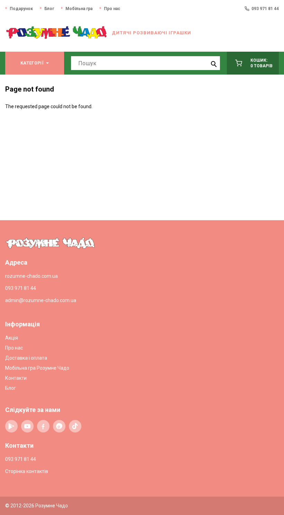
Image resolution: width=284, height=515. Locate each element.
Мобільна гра (78, 8)
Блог (49, 8)
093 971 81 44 (265, 8)
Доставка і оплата (26, 358)
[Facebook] (43, 426)
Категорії (31, 63)
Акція (11, 338)
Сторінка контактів (26, 471)
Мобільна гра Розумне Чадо (37, 368)
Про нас (112, 8)
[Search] (213, 63)
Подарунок (21, 8)
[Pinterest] (59, 426)
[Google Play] (11, 426)
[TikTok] (75, 426)
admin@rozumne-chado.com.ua (40, 300)
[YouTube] (27, 426)
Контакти (16, 378)
